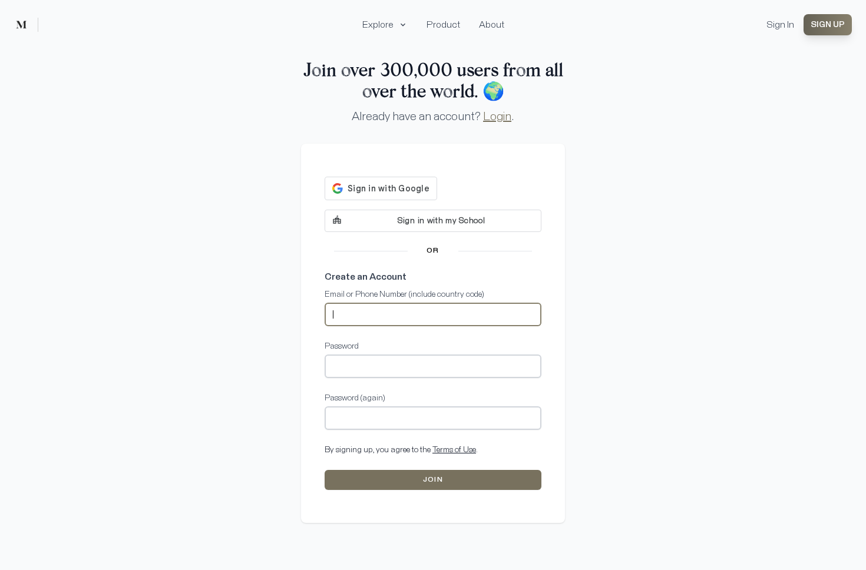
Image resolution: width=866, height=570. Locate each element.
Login (497, 116)
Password (342, 346)
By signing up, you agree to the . (401, 450)
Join (433, 479)
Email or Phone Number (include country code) (404, 294)
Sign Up (828, 25)
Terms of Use (454, 450)
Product (443, 24)
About (491, 24)
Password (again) (355, 398)
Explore (378, 24)
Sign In (780, 24)
